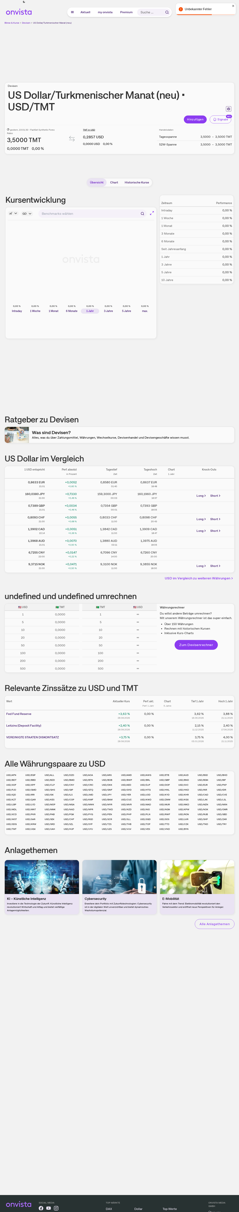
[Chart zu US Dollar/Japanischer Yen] (171, 495)
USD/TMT (11, 829)
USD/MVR (126, 804)
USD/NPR (88, 809)
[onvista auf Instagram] (56, 1209)
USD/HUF (69, 829)
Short (214, 496)
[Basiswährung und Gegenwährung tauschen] (72, 139)
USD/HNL (164, 789)
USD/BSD (203, 775)
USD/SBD (222, 814)
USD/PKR (30, 814)
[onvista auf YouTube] (48, 1209)
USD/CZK (183, 824)
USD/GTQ (88, 789)
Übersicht (97, 182)
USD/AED (126, 784)
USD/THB (126, 824)
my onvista (105, 12)
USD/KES (49, 799)
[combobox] (92, 213)
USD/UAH (50, 829)
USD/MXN (222, 804)
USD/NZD (126, 809)
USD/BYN (183, 829)
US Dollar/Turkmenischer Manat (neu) (52, 22)
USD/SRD (50, 824)
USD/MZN (203, 804)
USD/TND (203, 824)
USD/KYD (164, 794)
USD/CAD (203, 794)
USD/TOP (145, 824)
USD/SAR (30, 819)
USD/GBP (164, 780)
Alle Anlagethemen (215, 924)
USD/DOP (164, 784)
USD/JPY (106, 794)
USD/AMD (126, 775)
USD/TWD (107, 809)
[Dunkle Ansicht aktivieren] (24, 1)
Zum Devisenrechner (196, 645)
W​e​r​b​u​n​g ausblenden (152, 51)
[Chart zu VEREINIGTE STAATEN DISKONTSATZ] (167, 738)
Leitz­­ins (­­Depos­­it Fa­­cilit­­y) (23, 726)
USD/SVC (183, 784)
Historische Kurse (137, 182)
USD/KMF (88, 799)
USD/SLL (126, 819)
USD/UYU (88, 829)
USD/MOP (50, 804)
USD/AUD (183, 775)
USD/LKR (183, 819)
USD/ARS (107, 775)
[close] (233, 5)
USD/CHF (69, 819)
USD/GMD (30, 789)
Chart (114, 182)
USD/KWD (145, 799)
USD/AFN (11, 775)
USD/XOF (11, 784)
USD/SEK (49, 819)
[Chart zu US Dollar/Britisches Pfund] (171, 507)
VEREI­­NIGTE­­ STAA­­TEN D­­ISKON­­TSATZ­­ (32, 737)
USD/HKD (183, 789)
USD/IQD (11, 794)
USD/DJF (145, 784)
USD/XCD (11, 814)
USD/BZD (50, 780)
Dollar (138, 1209)
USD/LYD (30, 804)
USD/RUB (203, 814)
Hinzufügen (195, 119)
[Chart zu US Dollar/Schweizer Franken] (171, 518)
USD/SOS (164, 819)
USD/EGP (30, 775)
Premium (126, 12)
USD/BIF (221, 780)
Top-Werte (170, 1209)
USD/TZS (106, 824)
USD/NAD (69, 809)
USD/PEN (107, 814)
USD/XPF (30, 784)
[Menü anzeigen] (72, 12)
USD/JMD (88, 794)
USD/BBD (30, 780)
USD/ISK (49, 794)
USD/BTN (88, 780)
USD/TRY (222, 824)
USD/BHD (222, 775)
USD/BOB (107, 780)
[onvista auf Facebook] (41, 1209)
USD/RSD (88, 819)
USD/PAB (50, 814)
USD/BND (183, 780)
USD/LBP (11, 804)
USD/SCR (107, 819)
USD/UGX (30, 829)
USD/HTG (145, 789)
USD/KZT (11, 799)
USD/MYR (107, 804)
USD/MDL (11, 809)
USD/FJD (11, 789)
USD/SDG (11, 824)
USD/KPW (183, 809)
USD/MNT (30, 809)
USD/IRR (30, 794)
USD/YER (126, 794)
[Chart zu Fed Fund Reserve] (167, 715)
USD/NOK (203, 809)
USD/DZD (69, 775)
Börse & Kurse (12, 22)
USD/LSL (221, 799)
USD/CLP (50, 784)
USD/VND (164, 829)
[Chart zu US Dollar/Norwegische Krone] (171, 565)
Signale (222, 119)
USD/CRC (88, 784)
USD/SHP (203, 819)
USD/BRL (145, 780)
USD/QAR (30, 799)
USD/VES (145, 829)
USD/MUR (164, 804)
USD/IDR (221, 789)
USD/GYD (126, 789)
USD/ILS (68, 794)
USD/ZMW (164, 799)
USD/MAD (145, 804)
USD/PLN (145, 814)
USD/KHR (183, 794)
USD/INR (202, 789)
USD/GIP (68, 789)
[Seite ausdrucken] (228, 109)
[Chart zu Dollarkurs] (171, 483)
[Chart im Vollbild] (152, 213)
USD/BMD (69, 780)
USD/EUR (203, 784)
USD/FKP (222, 784)
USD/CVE (222, 794)
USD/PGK (69, 814)
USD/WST (11, 819)
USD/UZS (107, 829)
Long (199, 496)
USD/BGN (203, 780)
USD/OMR (222, 809)
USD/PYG (88, 814)
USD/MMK (50, 809)
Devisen (26, 22)
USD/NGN (164, 809)
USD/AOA (88, 775)
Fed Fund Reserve (18, 714)
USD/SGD (145, 819)
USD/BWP (126, 780)
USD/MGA (69, 804)
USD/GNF (107, 789)
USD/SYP (88, 824)
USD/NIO (145, 809)
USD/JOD (145, 794)
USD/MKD (183, 804)
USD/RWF (164, 814)
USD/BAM (107, 799)
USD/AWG (145, 775)
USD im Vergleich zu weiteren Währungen (197, 578)
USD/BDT (11, 780)
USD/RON (183, 814)
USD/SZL (68, 824)
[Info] (13, 213)
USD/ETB (164, 775)
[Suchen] (167, 12)
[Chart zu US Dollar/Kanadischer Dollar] (171, 530)
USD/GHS (50, 789)
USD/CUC (126, 799)
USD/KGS (183, 799)
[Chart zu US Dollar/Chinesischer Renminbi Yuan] (171, 553)
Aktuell (85, 12)
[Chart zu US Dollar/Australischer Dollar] (171, 542)
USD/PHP (126, 814)
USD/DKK (107, 784)
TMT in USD (89, 129)
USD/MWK (88, 804)
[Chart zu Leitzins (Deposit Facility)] (167, 727)
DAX (109, 1209)
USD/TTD (164, 824)
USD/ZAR (222, 819)
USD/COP (69, 799)
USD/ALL (49, 775)
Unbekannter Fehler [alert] (198, 9)
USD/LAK (203, 799)
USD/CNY (69, 784)
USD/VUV (126, 829)
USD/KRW (30, 824)
